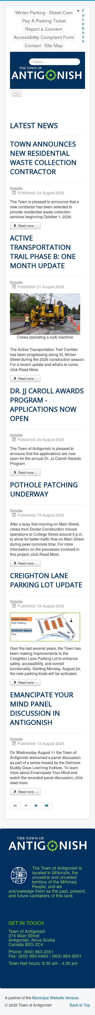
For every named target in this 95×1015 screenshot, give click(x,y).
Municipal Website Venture (55, 997)
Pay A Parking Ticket (44, 20)
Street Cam (61, 12)
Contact (33, 45)
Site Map (53, 45)
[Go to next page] (36, 805)
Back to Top (80, 1005)
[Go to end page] (47, 805)
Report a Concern (44, 28)
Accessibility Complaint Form (44, 37)
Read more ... (27, 225)
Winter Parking (30, 12)
